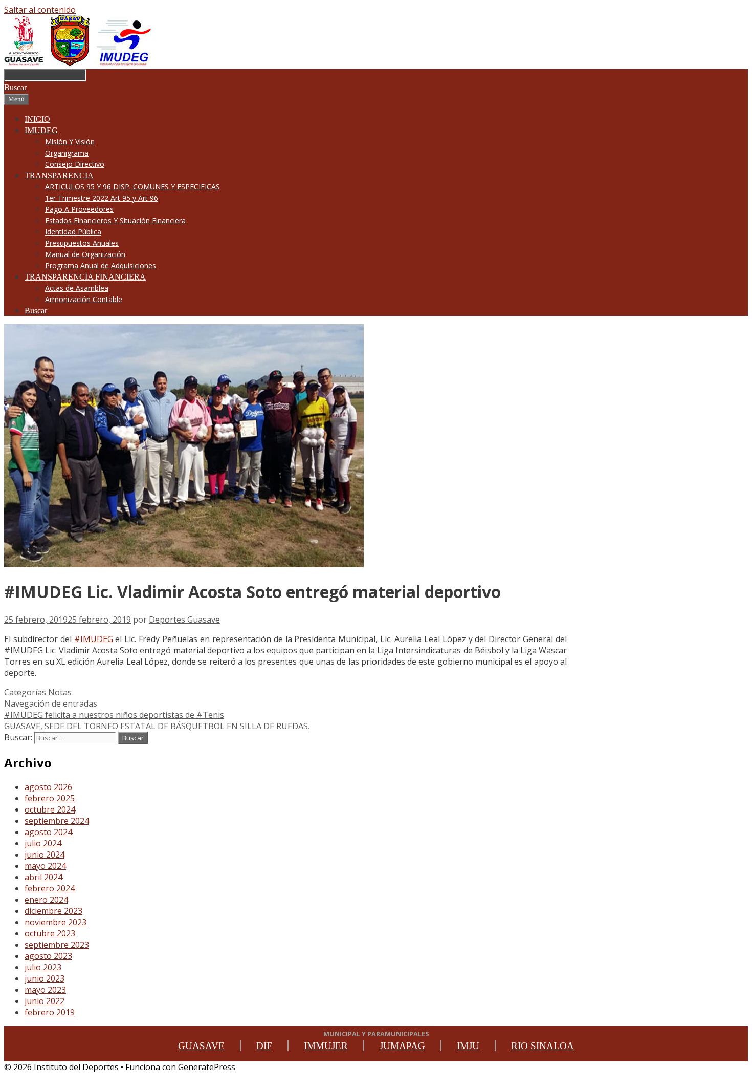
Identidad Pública (73, 232)
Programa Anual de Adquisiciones (100, 265)
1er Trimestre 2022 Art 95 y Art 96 (101, 198)
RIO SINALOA (542, 1045)
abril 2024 (43, 877)
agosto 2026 (48, 787)
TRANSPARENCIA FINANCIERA (85, 276)
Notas (60, 692)
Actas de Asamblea (76, 288)
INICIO (37, 119)
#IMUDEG (93, 639)
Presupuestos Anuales (82, 243)
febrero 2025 (50, 798)
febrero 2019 (50, 1012)
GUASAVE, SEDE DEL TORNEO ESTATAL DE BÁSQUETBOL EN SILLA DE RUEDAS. (156, 726)
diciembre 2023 (53, 910)
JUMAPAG (402, 1045)
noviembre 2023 (55, 922)
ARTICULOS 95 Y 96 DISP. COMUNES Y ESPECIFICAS (132, 186)
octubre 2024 (50, 809)
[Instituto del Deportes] (78, 63)
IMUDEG (41, 130)
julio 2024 (43, 843)
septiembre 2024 (57, 820)
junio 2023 (44, 978)
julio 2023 (43, 967)
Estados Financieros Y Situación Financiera (115, 220)
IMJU (468, 1045)
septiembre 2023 (57, 944)
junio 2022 (44, 1001)
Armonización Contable (83, 299)
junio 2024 (44, 854)
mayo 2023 (45, 989)
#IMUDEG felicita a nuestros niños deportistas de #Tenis (114, 714)
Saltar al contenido (40, 9)
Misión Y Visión (70, 141)
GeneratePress (206, 1067)
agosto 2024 (48, 832)
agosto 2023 (48, 956)
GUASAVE (201, 1045)
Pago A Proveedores (79, 209)
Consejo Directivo (74, 164)
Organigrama (67, 153)
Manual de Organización (85, 254)
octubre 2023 (50, 933)
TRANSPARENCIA (59, 175)
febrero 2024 (50, 888)
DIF (264, 1045)
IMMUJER (326, 1045)
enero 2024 (46, 899)
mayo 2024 (45, 865)
